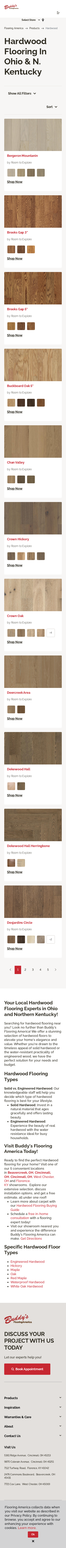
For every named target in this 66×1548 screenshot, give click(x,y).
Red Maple (19, 1278)
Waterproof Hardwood (27, 1282)
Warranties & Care (17, 1417)
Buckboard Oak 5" (20, 386)
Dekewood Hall (18, 769)
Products (34, 28)
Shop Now (15, 182)
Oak (13, 1274)
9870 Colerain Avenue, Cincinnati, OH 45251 (29, 1461)
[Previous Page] (10, 970)
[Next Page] (55, 970)
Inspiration (12, 1407)
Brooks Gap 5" (17, 309)
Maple (15, 1270)
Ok (33, 1534)
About (8, 1426)
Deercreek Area (18, 692)
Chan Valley (15, 462)
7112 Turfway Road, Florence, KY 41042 (26, 1468)
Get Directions (32, 1238)
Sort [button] (49, 107)
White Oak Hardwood (27, 1286)
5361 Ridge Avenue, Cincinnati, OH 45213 (27, 1455)
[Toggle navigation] (58, 12)
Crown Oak (15, 616)
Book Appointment (29, 1369)
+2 (50, 939)
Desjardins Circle (19, 922)
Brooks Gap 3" (17, 232)
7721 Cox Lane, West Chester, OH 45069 (27, 1484)
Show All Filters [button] (19, 93)
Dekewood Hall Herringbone (28, 846)
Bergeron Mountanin (22, 156)
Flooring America (13, 28)
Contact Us (12, 1436)
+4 (50, 632)
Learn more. (27, 1528)
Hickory (16, 1266)
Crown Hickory (18, 539)
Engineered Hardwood (28, 1261)
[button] (31, 20)
